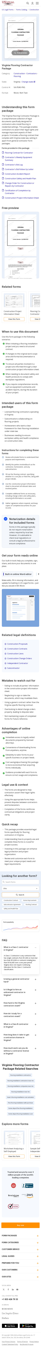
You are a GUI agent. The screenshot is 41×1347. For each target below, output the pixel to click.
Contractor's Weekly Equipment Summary (18, 158)
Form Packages (9, 1235)
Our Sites (6, 1276)
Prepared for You (10, 1263)
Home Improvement (29, 900)
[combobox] (20, 882)
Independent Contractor (17, 663)
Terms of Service (22, 1342)
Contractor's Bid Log (14, 164)
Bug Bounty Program (26, 1344)
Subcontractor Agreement (12, 904)
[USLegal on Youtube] (17, 1289)
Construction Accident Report (17, 174)
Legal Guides (8, 1256)
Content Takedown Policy (10, 1344)
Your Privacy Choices (8, 1342)
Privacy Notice (34, 1342)
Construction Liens (15, 653)
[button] (37, 3)
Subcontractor (13, 668)
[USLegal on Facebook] (8, 1289)
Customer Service (10, 1249)
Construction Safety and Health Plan (20, 178)
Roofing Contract (31, 904)
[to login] (32, 3)
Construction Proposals (17, 644)
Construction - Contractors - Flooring (26, 75)
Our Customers (9, 1269)
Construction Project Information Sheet (22, 198)
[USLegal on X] (3, 1289)
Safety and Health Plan (11, 909)
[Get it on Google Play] (28, 1326)
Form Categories (10, 1242)
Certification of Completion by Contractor (18, 192)
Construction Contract (11, 900)
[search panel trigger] (28, 3)
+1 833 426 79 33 (10, 1299)
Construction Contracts (17, 648)
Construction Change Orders (19, 658)
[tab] (17, 574)
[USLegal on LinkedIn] (13, 1289)
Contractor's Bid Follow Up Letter (19, 169)
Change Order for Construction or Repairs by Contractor (19, 184)
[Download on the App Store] (10, 1326)
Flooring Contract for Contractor (19, 152)
